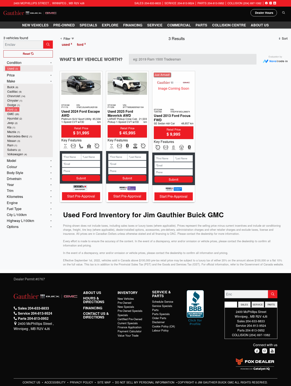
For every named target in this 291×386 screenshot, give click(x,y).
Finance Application (129, 327)
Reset (27, 54)
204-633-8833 (255, 321)
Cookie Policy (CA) (163, 326)
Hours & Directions (93, 300)
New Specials (126, 307)
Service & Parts (161, 294)
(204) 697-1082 (259, 335)
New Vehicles (126, 299)
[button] (35, 25)
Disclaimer (158, 322)
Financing (92, 308)
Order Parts (159, 318)
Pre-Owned (124, 303)
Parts (155, 310)
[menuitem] (29, 68)
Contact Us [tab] (231, 304)
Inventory (128, 293)
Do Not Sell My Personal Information (145, 382)
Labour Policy (160, 330)
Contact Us (32, 382)
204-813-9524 (256, 325)
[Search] (48, 44)
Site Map (104, 382)
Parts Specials (161, 314)
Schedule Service (162, 302)
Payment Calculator (129, 331)
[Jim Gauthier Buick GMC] (30, 12)
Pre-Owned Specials (130, 311)
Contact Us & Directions (96, 315)
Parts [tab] (271, 304)
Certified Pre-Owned (130, 319)
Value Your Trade (128, 335)
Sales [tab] (244, 304)
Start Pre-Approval (81, 196)
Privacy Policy (82, 382)
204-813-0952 (255, 330)
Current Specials (128, 323)
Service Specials (162, 306)
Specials (123, 315)
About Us (92, 293)
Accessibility (55, 382)
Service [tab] (258, 304)
